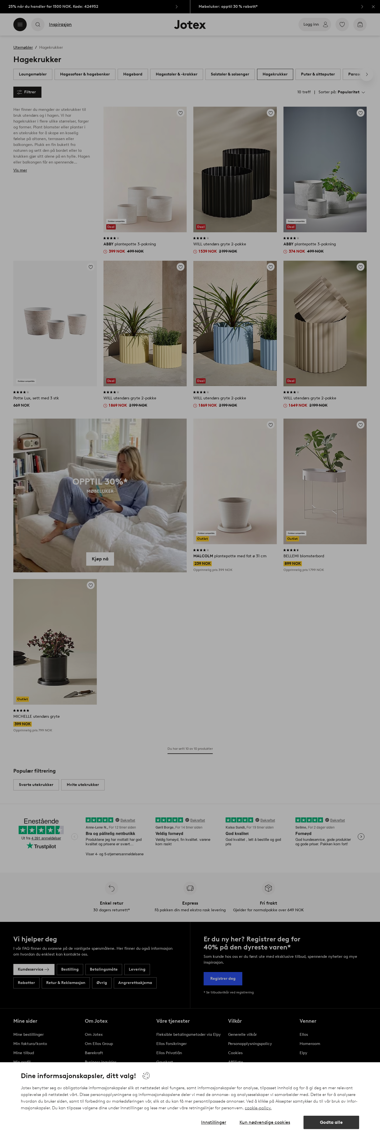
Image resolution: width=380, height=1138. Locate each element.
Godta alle (331, 1122)
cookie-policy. (258, 1107)
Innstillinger (213, 1122)
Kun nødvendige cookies (265, 1122)
